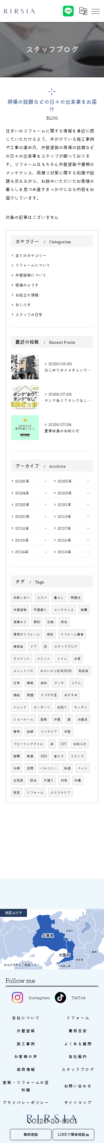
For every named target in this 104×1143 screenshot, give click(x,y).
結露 (16, 756)
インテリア (48, 731)
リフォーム (35, 792)
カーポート (42, 707)
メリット (43, 658)
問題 (30, 695)
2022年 (22, 504)
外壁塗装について (30, 275)
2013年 (64, 551)
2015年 (64, 540)
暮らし (59, 597)
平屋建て (40, 609)
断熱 (30, 683)
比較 (50, 622)
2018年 (22, 528)
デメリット (21, 658)
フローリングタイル (28, 744)
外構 (77, 780)
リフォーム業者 (72, 634)
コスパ (42, 597)
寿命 (64, 622)
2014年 (22, 551)
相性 (50, 634)
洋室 (67, 731)
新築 (30, 756)
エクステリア (60, 792)
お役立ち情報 (27, 295)
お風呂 (83, 719)
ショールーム (23, 719)
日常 (16, 683)
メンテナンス (64, 609)
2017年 (64, 528)
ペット (83, 768)
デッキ (59, 683)
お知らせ (80, 744)
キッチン (80, 707)
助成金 (83, 670)
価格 (16, 695)
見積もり (20, 622)
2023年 (65, 493)
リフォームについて (32, 265)
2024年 (22, 493)
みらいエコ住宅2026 (56, 670)
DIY (63, 744)
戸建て (49, 780)
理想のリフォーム (26, 634)
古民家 (18, 780)
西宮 (16, 792)
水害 (77, 658)
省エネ (59, 756)
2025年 (65, 481)
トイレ (62, 658)
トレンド (20, 707)
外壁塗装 (20, 609)
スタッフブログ (65, 646)
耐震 (84, 609)
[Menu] (95, 11)
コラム (76, 683)
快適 (67, 768)
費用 (16, 731)
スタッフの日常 (28, 314)
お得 (16, 768)
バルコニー (48, 768)
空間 (30, 768)
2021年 (64, 504)
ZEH (43, 756)
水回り (62, 707)
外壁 (57, 719)
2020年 (22, 516)
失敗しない (21, 597)
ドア (33, 646)
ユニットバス (23, 670)
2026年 (22, 481)
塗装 (43, 719)
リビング (77, 756)
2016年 (22, 540)
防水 (33, 780)
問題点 (76, 597)
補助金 (18, 646)
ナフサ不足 (48, 695)
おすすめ (70, 695)
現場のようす (27, 285)
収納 (30, 731)
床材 (43, 683)
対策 (64, 780)
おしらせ (23, 304)
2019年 (64, 516)
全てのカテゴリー (30, 255)
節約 (37, 622)
